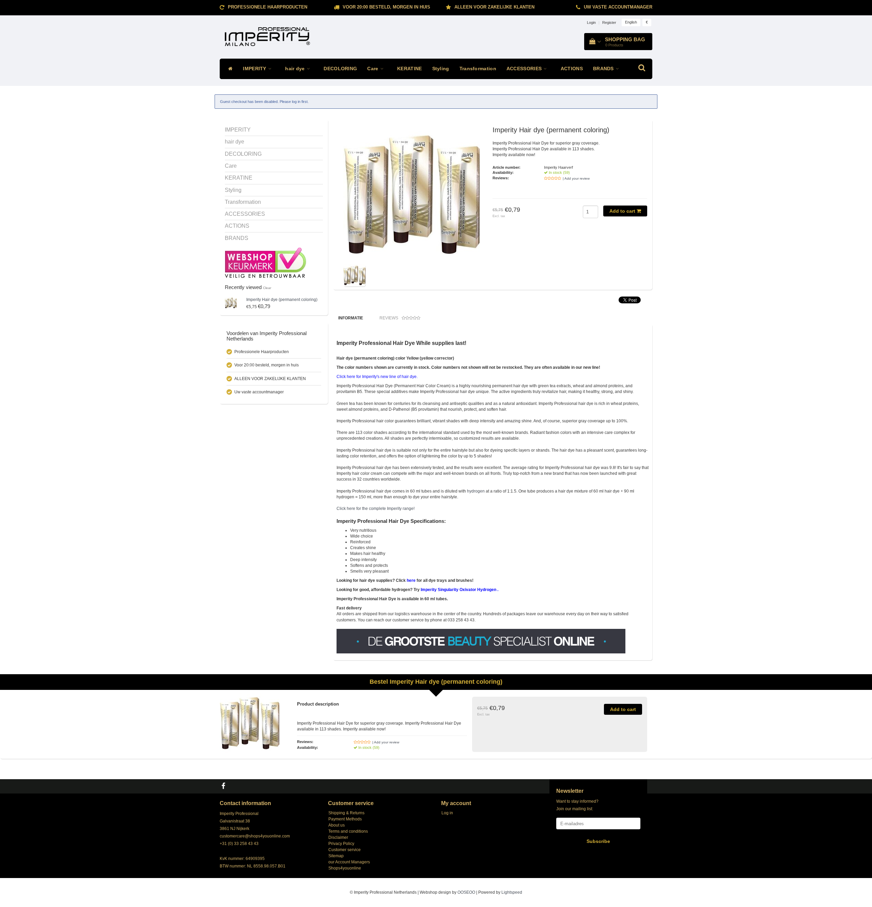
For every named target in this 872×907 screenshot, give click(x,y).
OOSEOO (466, 892)
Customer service (344, 849)
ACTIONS (572, 68)
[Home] (229, 69)
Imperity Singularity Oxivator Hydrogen (458, 589)
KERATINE (409, 68)
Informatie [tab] (350, 318)
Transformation (478, 68)
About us (336, 825)
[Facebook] (224, 786)
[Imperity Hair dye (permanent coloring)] (231, 302)
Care (373, 68)
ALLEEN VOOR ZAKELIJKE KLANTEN (494, 7)
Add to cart (623, 211)
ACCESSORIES (525, 68)
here (411, 580)
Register (609, 22)
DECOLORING (340, 68)
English (631, 22)
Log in (447, 813)
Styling (440, 68)
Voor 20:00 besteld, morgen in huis (386, 7)
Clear (267, 288)
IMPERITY (255, 68)
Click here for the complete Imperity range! (376, 508)
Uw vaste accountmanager (618, 7)
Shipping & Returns (346, 813)
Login (591, 22)
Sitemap (336, 855)
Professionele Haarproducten (267, 7)
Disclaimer (338, 837)
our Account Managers (349, 862)
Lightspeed (511, 892)
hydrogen (476, 491)
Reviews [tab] (388, 318)
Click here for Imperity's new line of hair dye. (377, 376)
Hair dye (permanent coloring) (281, 299)
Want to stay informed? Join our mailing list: (577, 805)
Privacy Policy (341, 843)
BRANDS (604, 68)
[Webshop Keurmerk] (265, 262)
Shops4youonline (344, 868)
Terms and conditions (348, 831)
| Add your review (576, 178)
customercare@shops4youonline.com (255, 836)
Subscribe (598, 841)
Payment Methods (345, 819)
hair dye (295, 68)
